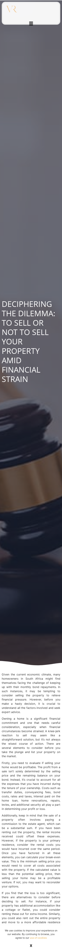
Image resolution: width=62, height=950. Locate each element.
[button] (31, 23)
